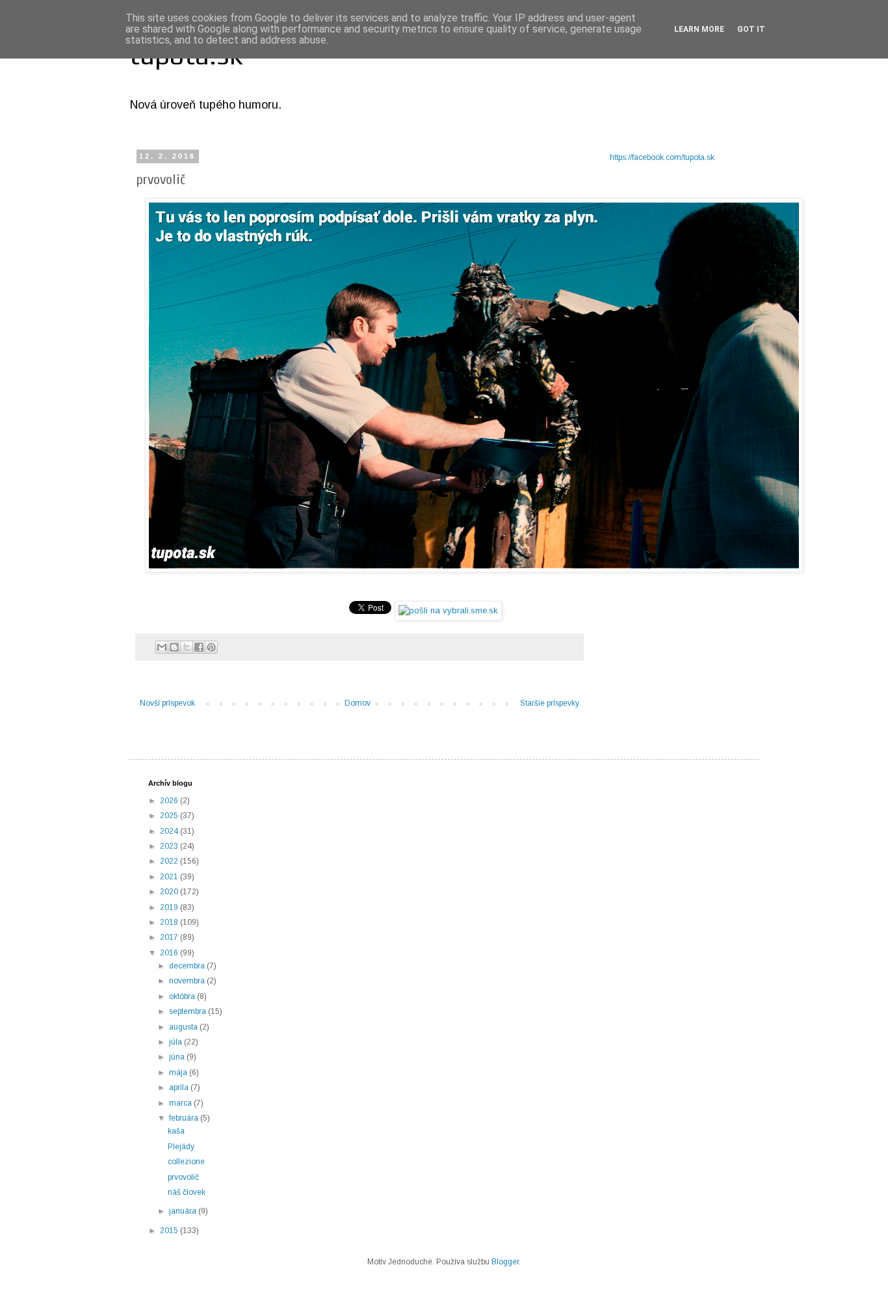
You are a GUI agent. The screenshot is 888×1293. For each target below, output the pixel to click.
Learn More (699, 29)
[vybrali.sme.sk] (448, 610)
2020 (170, 891)
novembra (188, 980)
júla (176, 1041)
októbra (183, 996)
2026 (170, 800)
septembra (188, 1011)
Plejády (181, 1146)
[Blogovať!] (174, 647)
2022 (170, 861)
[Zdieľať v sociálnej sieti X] (186, 647)
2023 (170, 846)
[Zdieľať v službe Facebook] (198, 647)
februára (184, 1118)
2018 (170, 922)
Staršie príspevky (549, 703)
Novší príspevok (167, 703)
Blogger (505, 1261)
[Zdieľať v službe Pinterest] (211, 647)
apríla (179, 1087)
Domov (358, 703)
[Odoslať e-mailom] (161, 647)
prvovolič (183, 1177)
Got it (751, 29)
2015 (170, 1230)
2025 (170, 815)
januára (183, 1211)
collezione (186, 1161)
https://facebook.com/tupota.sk (662, 157)
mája (179, 1072)
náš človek (186, 1192)
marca (181, 1103)
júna (178, 1056)
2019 (170, 907)
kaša (176, 1131)
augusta (184, 1027)
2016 (170, 952)
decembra (188, 965)
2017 (170, 937)
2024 (170, 831)
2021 (170, 876)
